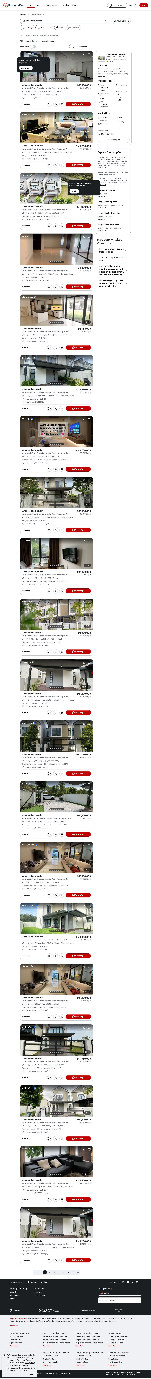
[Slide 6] (60, 79)
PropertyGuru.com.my (18, 1318)
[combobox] (64, 20)
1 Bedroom (109, 217)
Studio (100, 217)
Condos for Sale (49, 1359)
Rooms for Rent (82, 1362)
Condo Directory (16, 1340)
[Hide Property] (84, 54)
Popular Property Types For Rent (89, 1352)
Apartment (102, 165)
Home (23, 14)
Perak (106, 194)
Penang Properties (115, 1343)
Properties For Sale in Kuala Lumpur (56, 1343)
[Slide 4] (56, 79)
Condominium (119, 163)
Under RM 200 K (103, 205)
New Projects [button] (51, 5)
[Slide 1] (50, 79)
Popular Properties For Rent (87, 1333)
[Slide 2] (52, 79)
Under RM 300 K (117, 205)
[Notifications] (136, 5)
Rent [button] (39, 5)
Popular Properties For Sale (54, 1333)
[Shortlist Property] (89, 54)
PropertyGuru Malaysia (19, 1333)
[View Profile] (28, 54)
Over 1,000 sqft (115, 228)
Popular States (114, 1333)
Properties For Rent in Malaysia (88, 1336)
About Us (13, 1292)
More (74, 5)
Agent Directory (16, 1343)
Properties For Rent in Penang (87, 1340)
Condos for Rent (82, 1359)
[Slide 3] (54, 79)
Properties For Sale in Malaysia (55, 1336)
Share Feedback (40, 1295)
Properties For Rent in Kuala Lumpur (89, 1343)
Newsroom (38, 1292)
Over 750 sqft (103, 228)
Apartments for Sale (50, 1356)
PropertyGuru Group (18, 1288)
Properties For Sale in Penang (54, 1340)
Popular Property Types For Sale (56, 1352)
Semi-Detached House (115, 165)
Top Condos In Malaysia (118, 1352)
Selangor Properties (116, 1340)
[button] (22, 35)
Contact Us (39, 1288)
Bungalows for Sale (50, 1362)
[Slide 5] (58, 79)
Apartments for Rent (83, 1356)
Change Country (105, 1289)
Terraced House (107, 163)
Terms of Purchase (63, 1374)
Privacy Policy (30, 1363)
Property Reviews (16, 1336)
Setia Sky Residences (116, 1356)
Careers (13, 1298)
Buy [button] (30, 5)
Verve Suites (113, 1359)
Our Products (14, 1295)
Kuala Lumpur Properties (118, 1336)
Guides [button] (66, 5)
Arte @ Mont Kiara (115, 1362)
